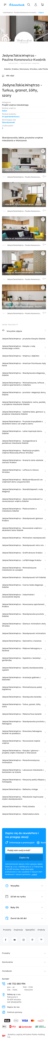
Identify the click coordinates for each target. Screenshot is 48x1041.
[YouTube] (14, 939)
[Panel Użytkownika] (36, 4)
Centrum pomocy (14, 1012)
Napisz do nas (13, 1007)
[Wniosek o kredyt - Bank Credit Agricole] (40, 1026)
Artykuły (41, 930)
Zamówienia (7, 962)
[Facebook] (5, 939)
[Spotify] (41, 939)
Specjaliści (30, 930)
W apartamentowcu (11, 116)
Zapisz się (24, 857)
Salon (4, 111)
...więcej (34, 874)
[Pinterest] (32, 939)
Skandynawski (8, 122)
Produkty (7, 930)
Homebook (7, 971)
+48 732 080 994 (16, 983)
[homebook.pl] (17, 4)
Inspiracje (18, 930)
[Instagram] (23, 939)
